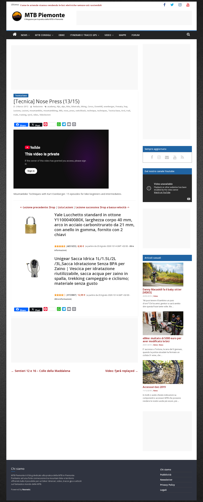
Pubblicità (165, 474)
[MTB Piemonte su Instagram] (159, 157)
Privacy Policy (167, 484)
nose (66, 110)
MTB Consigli (43, 35)
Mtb (60, 110)
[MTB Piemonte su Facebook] (152, 157)
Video (108, 35)
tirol (123, 110)
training (22, 114)
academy (51, 106)
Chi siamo (165, 469)
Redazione (38, 106)
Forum (136, 35)
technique (91, 110)
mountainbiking (50, 110)
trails (15, 114)
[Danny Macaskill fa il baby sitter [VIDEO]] (163, 274)
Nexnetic (26, 489)
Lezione (17, 110)
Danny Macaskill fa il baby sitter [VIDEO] (162, 291)
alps (63, 106)
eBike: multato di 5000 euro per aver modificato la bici (162, 339)
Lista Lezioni (65, 207)
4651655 (71, 246)
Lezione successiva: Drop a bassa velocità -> (102, 207)
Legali (163, 489)
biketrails (75, 106)
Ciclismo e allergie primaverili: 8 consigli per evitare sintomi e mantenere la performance (69, 3)
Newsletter (166, 479)
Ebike (62, 35)
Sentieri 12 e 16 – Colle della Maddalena (40, 371)
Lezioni (25, 110)
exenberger (109, 106)
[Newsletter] (167, 157)
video (35, 114)
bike (68, 106)
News (24, 35)
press (71, 110)
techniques (102, 110)
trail (128, 110)
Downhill (98, 106)
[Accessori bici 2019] (163, 372)
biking (84, 106)
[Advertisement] (134, 18)
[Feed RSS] (182, 157)
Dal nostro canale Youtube (159, 171)
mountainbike (36, 110)
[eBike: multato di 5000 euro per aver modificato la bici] (163, 323)
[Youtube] (175, 157)
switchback (81, 110)
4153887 (71, 294)
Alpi (58, 106)
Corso (90, 106)
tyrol (30, 114)
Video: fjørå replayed (121, 371)
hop (125, 106)
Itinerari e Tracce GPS (83, 35)
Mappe (122, 35)
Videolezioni (45, 114)
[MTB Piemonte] (14, 34)
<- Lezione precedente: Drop (37, 207)
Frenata (119, 106)
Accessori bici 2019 (154, 387)
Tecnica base (21, 95)
